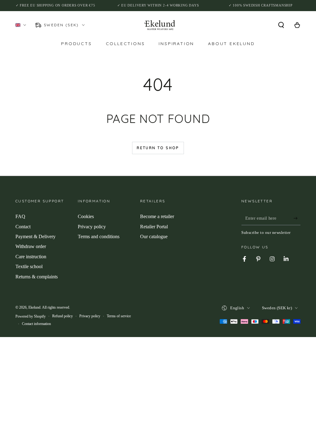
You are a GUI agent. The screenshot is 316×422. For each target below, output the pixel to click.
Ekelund (34, 307)
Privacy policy (92, 226)
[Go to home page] (160, 25)
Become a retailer (157, 216)
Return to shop (158, 148)
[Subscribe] (297, 218)
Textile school (29, 266)
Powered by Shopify (30, 316)
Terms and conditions (98, 236)
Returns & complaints (36, 276)
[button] (281, 25)
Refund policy (62, 316)
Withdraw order (30, 246)
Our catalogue (154, 236)
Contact (23, 226)
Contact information (36, 324)
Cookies (86, 216)
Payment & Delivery (35, 236)
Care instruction (30, 256)
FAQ (20, 216)
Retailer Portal (154, 226)
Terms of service (119, 316)
